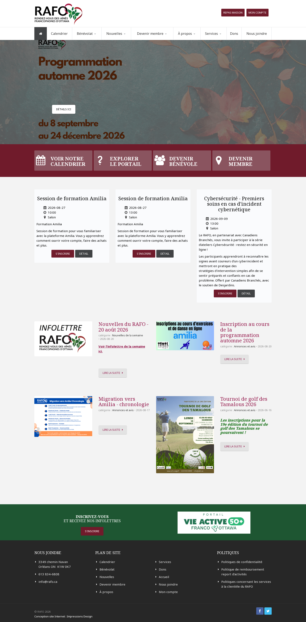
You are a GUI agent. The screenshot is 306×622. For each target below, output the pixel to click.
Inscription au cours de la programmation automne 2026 (244, 332)
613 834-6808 (49, 574)
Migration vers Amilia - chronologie (123, 401)
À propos (106, 592)
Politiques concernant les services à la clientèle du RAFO (246, 583)
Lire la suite (111, 373)
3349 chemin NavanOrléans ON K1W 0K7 (55, 564)
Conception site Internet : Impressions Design (63, 616)
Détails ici (63, 109)
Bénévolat (107, 569)
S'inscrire (63, 253)
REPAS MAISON (233, 12)
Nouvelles (114, 33)
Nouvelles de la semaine (119, 39)
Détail (83, 253)
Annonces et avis (244, 346)
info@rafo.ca (48, 581)
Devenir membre (112, 584)
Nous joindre (256, 33)
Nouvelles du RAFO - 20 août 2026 (123, 326)
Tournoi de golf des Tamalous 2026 (243, 401)
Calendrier (59, 33)
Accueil (164, 577)
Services (165, 562)
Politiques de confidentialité (241, 562)
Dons (234, 33)
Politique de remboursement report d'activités (242, 571)
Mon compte (257, 12)
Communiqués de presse (122, 38)
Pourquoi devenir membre (150, 39)
